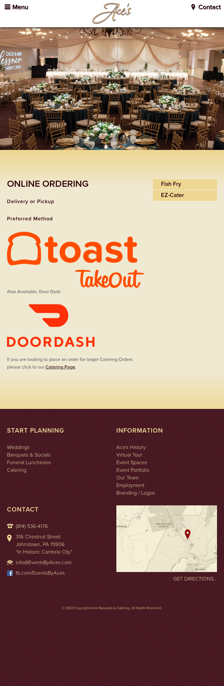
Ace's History (131, 447)
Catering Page (60, 367)
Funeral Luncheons (29, 462)
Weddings (18, 447)
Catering (16, 470)
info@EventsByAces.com (43, 562)
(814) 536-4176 (32, 526)
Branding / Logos (135, 493)
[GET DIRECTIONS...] (166, 538)
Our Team (127, 477)
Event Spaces (131, 462)
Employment (130, 485)
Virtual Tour (129, 455)
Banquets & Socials (28, 455)
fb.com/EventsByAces (40, 573)
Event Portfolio (132, 470)
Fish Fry (171, 184)
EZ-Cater (172, 195)
